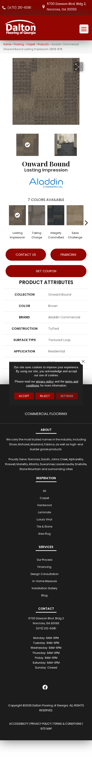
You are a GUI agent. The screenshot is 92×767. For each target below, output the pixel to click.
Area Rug (44, 534)
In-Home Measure (44, 581)
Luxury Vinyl (44, 519)
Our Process (44, 560)
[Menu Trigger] (83, 29)
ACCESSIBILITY (18, 724)
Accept (24, 396)
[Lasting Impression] (17, 215)
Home (7, 44)
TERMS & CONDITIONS (67, 724)
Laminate (44, 512)
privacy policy (45, 381)
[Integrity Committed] (55, 215)
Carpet (30, 44)
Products (43, 44)
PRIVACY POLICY (40, 724)
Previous (5, 142)
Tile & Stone (44, 526)
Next (86, 142)
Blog (44, 595)
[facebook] (45, 688)
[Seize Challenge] (75, 215)
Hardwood (44, 505)
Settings (67, 396)
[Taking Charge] (36, 215)
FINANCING (68, 254)
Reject (45, 396)
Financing (44, 567)
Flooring (19, 44)
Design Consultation (45, 574)
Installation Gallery (44, 588)
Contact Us (26, 254)
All (44, 491)
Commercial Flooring (46, 413)
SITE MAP (46, 728)
